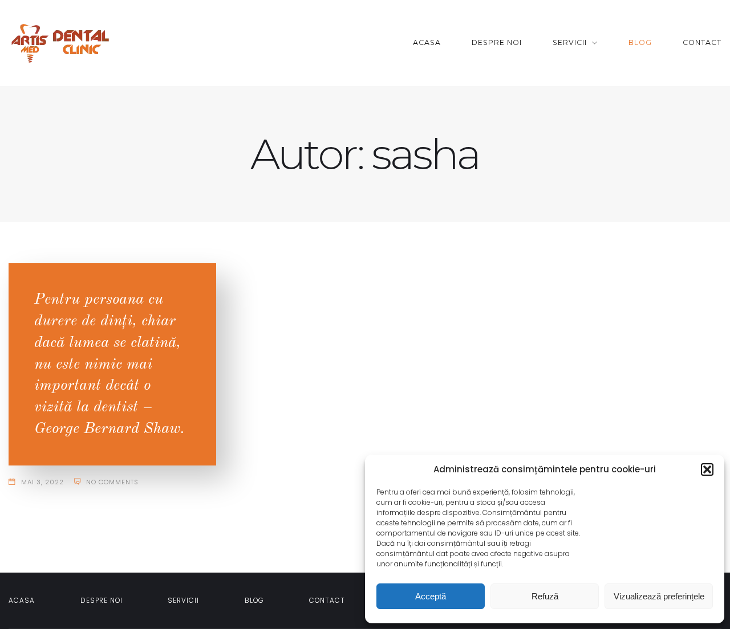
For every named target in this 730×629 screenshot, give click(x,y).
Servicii (570, 42)
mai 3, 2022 (42, 482)
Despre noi (497, 42)
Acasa (427, 42)
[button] (707, 469)
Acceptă (430, 596)
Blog (640, 42)
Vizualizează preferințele (659, 596)
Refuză (545, 596)
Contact (702, 42)
